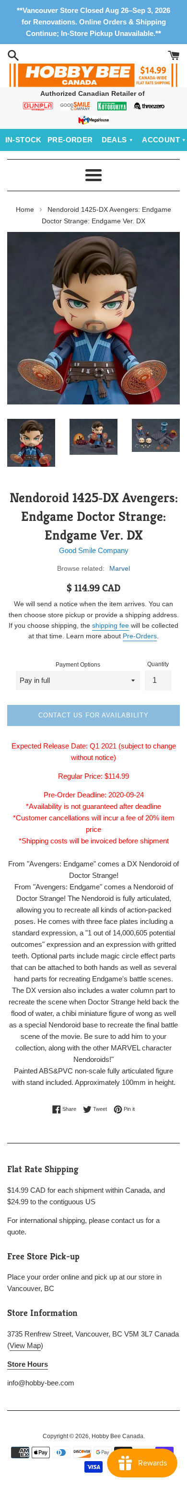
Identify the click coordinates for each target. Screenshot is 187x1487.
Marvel (119, 568)
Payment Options (78, 664)
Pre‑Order (70, 140)
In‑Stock (23, 140)
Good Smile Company (94, 550)
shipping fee (110, 625)
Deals (114, 140)
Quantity (158, 664)
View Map (25, 1345)
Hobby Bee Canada (117, 1436)
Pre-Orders (140, 636)
